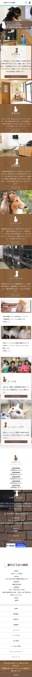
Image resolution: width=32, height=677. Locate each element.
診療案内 (16, 625)
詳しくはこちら (16, 76)
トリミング (16, 630)
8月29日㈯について (16, 478)
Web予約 (16, 675)
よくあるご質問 (16, 646)
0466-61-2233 (17, 513)
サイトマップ (16, 657)
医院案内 (16, 614)
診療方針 (16, 619)
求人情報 (16, 641)
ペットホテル (16, 635)
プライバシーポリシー (16, 651)
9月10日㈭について (16, 474)
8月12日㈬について (16, 483)
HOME (16, 608)
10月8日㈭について (16, 470)
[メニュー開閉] (29, 3)
